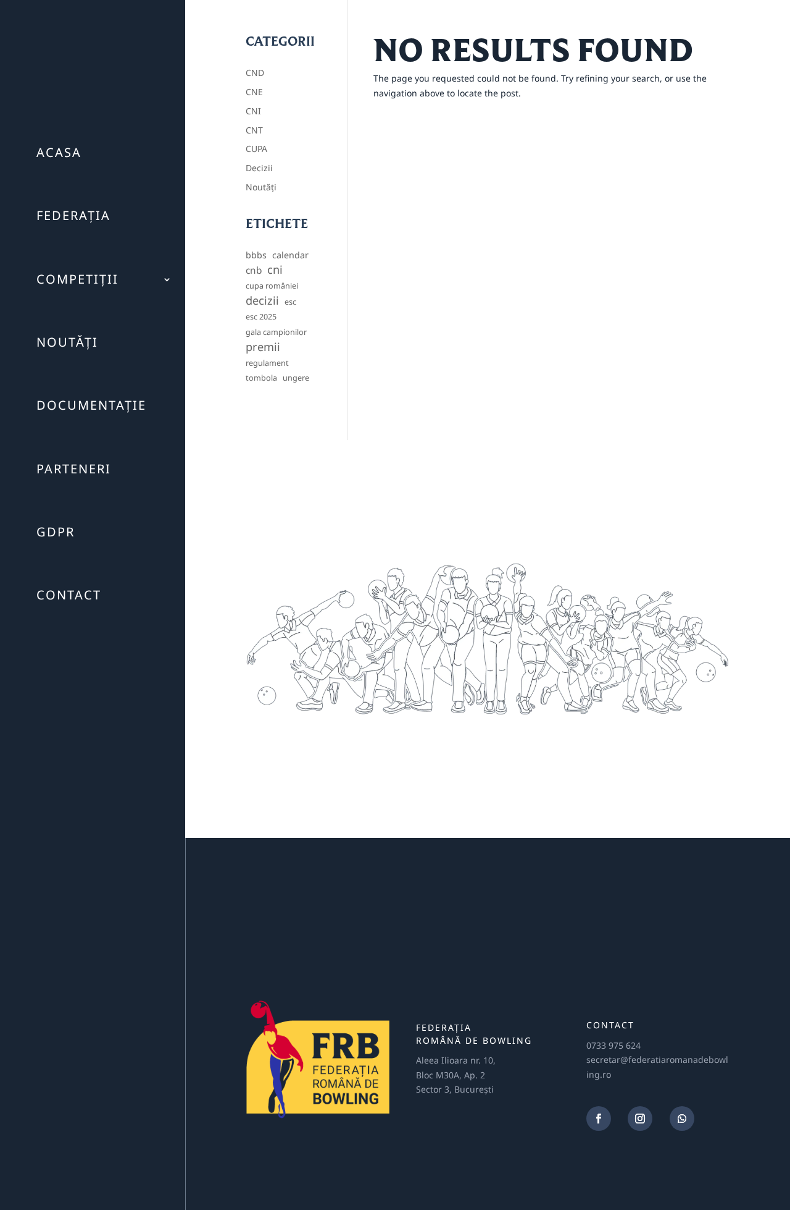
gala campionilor (276, 332)
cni (275, 270)
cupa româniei (272, 286)
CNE (254, 92)
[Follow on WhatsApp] (682, 1118)
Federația (73, 215)
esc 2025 (261, 316)
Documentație (91, 405)
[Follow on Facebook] (598, 1118)
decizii (262, 301)
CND (255, 72)
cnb (254, 270)
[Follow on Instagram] (640, 1118)
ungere (296, 378)
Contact (68, 594)
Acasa (58, 152)
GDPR (55, 531)
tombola (261, 378)
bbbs (256, 255)
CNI (253, 111)
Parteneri (73, 468)
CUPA (256, 148)
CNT (254, 130)
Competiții (77, 279)
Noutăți (67, 342)
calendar (290, 255)
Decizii (259, 168)
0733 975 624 (613, 1045)
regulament (267, 363)
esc (290, 302)
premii (263, 347)
